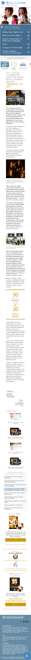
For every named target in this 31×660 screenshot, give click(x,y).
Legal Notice (24, 658)
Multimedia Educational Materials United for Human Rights (15, 485)
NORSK (22, 630)
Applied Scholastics (23, 68)
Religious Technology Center (22, 647)
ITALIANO (10, 632)
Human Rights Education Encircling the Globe (15, 501)
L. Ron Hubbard (5, 636)
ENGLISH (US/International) (8, 627)
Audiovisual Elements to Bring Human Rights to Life (15, 493)
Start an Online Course (7, 648)
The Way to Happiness (13, 68)
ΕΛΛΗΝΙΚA (5, 632)
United (4, 44)
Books (20, 638)
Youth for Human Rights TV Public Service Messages (12, 40)
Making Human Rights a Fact (12, 32)
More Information (10, 639)
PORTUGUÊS (17, 632)
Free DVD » (15, 540)
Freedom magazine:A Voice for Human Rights (11, 52)
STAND (4, 650)
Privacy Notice (5, 658)
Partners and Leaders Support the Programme (14, 508)
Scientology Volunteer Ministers (19, 648)
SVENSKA (4, 631)
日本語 (17, 628)
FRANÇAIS (8, 628)
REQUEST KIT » (15, 604)
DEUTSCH (13, 630)
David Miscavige (11, 647)
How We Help (5, 68)
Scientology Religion (6, 645)
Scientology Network (19, 644)
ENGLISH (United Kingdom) (21, 627)
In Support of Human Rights (12, 47)
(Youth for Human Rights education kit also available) (15, 609)
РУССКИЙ (22, 628)
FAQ (17, 638)
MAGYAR (18, 630)
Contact (16, 639)
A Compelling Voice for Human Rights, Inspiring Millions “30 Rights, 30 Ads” (14, 489)
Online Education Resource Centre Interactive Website (14, 497)
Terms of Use (18, 658)
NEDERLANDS (7, 630)
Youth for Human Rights (15, 652)
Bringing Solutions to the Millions (14, 505)
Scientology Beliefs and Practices (17, 636)
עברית (13, 628)
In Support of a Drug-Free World (18, 651)
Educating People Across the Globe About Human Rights (14, 481)
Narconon (24, 650)
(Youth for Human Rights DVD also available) (15, 544)
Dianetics (12, 644)
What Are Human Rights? (11, 35)
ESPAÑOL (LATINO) (11, 631)
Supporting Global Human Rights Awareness (13, 477)
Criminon (19, 650)
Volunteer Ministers (11, 638)
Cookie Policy (11, 658)
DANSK (4, 628)
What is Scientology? (16, 645)
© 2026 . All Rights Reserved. (15, 657)
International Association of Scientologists (11, 649)
